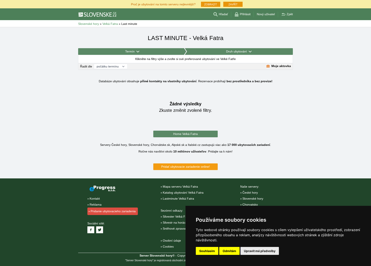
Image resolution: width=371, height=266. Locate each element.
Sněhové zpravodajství (178, 228)
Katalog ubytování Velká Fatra (183, 192)
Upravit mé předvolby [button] (259, 251)
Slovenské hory (252, 198)
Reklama (96, 204)
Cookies (168, 246)
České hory (250, 192)
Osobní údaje (172, 240)
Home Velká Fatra (185, 134)
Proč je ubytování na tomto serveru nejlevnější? (163, 4)
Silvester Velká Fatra (177, 216)
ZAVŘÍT (232, 4)
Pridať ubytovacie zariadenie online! (185, 166)
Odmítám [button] (229, 251)
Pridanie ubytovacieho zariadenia (113, 211)
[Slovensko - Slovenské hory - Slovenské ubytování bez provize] (97, 14)
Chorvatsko (250, 204)
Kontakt (95, 198)
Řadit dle (86, 66)
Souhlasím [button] (207, 251)
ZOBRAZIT (210, 4)
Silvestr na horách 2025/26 (181, 222)
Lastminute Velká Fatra (178, 198)
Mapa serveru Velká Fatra (180, 186)
